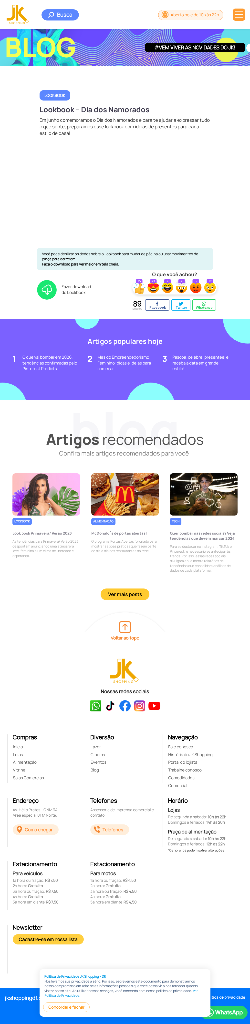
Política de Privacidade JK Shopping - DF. (75, 976)
